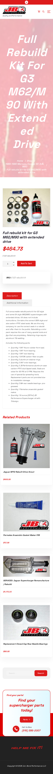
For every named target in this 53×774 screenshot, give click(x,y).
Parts (25, 719)
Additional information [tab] (17, 303)
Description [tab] (12, 295)
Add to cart (26, 263)
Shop (29, 160)
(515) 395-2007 (31, 730)
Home (20, 160)
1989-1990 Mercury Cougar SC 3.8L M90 (24, 165)
